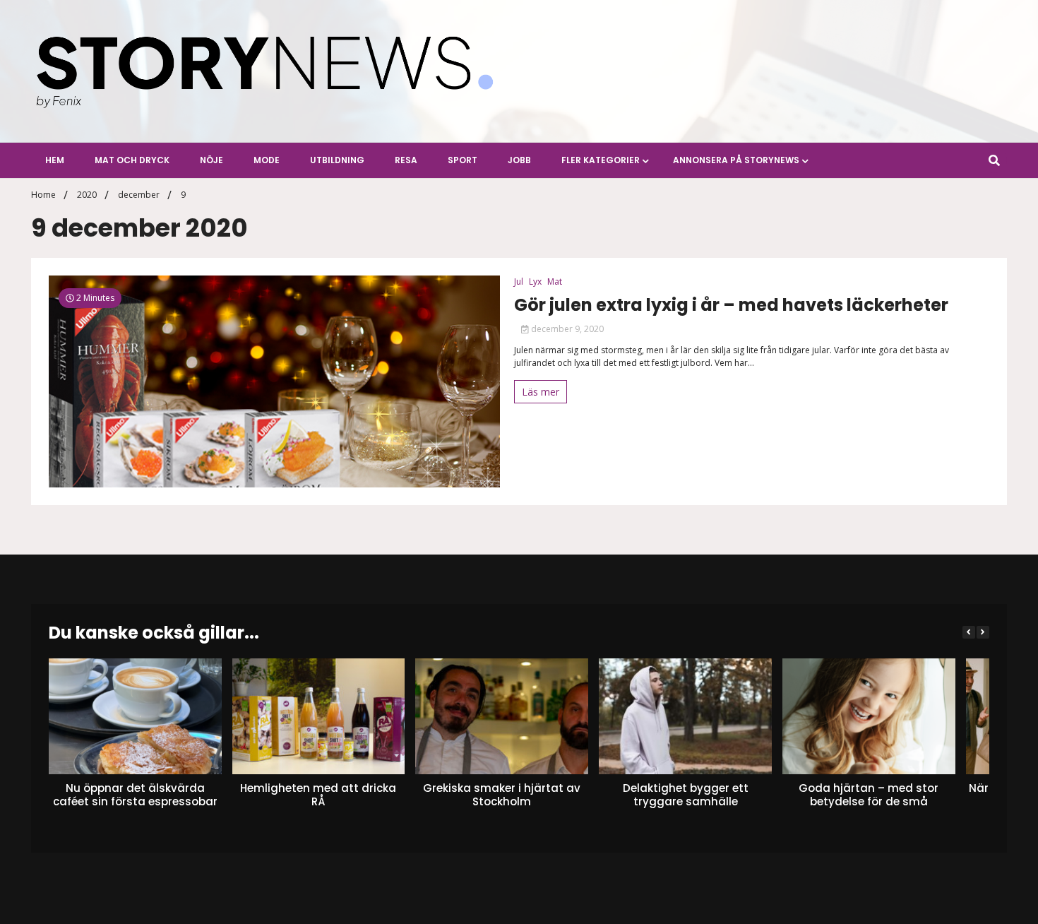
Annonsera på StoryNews (736, 160)
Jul (518, 282)
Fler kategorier (600, 160)
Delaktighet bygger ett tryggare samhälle (685, 794)
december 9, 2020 (566, 329)
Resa (406, 160)
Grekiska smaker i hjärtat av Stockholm (501, 794)
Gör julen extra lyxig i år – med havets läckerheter (731, 305)
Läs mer (540, 391)
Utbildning (337, 160)
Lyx (535, 282)
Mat (554, 282)
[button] (983, 632)
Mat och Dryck (132, 160)
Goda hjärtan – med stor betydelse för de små (868, 794)
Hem (54, 160)
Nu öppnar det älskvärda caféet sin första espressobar (135, 794)
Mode (266, 160)
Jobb (519, 160)
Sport (462, 160)
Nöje (211, 160)
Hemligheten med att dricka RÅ (319, 794)
